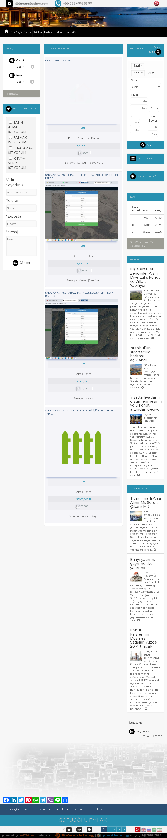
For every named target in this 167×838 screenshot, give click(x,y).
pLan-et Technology (116, 835)
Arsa (19, 75)
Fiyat (134, 95)
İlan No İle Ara (144, 158)
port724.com (26, 835)
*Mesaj (12, 232)
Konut (20, 60)
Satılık (25, 66)
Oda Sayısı (153, 118)
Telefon (13, 200)
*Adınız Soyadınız (15, 182)
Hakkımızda (62, 32)
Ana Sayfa (16, 32)
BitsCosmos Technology (78, 835)
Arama (27, 32)
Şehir (135, 80)
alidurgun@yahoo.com (31, 3)
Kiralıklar (48, 32)
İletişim (74, 32)
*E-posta (13, 216)
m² (133, 116)
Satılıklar (37, 32)
